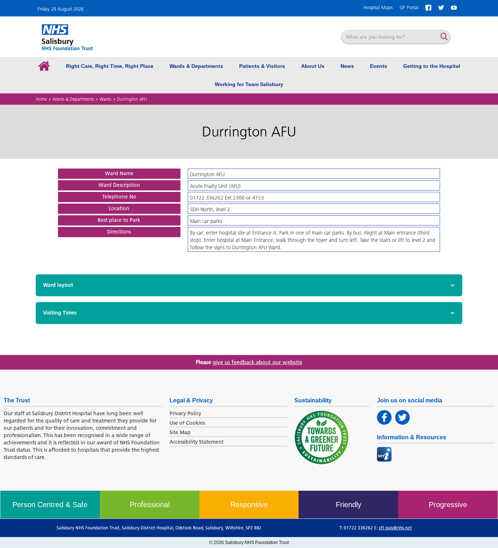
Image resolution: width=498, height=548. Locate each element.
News (347, 66)
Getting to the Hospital (431, 66)
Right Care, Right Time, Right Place (109, 66)
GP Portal (409, 7)
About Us (312, 66)
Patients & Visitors (262, 66)
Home (41, 99)
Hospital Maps (378, 7)
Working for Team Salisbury (249, 84)
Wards (106, 99)
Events (378, 66)
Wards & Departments (196, 66)
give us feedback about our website (257, 362)
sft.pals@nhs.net (395, 527)
